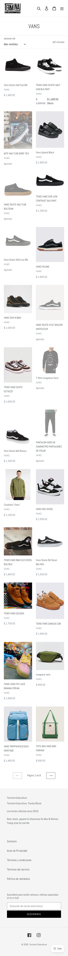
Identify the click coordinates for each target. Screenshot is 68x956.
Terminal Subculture (38, 944)
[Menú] (62, 8)
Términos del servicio (18, 869)
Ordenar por (9, 38)
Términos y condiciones (19, 860)
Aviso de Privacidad (17, 851)
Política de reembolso (18, 879)
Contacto (12, 841)
